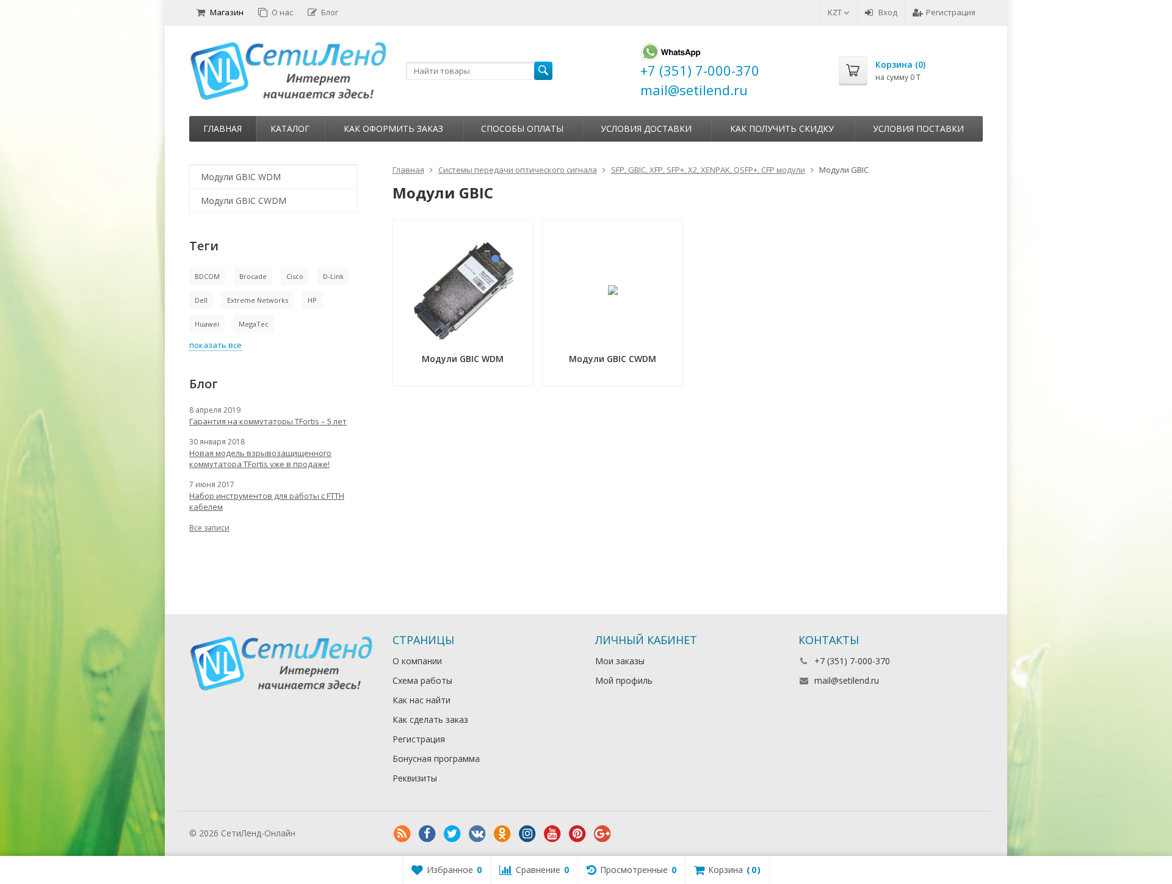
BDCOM (207, 276)
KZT (836, 12)
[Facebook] (427, 834)
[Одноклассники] (502, 834)
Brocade (253, 276)
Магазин (227, 12)
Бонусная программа (436, 758)
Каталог (289, 128)
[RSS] (402, 834)
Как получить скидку (782, 128)
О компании (417, 661)
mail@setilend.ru (846, 680)
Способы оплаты (522, 128)
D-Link (333, 276)
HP (312, 300)
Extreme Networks (257, 300)
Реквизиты (414, 778)
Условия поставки (918, 128)
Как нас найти (421, 700)
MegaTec (254, 323)
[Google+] (602, 834)
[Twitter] (452, 834)
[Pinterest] (577, 834)
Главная (222, 128)
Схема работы (422, 680)
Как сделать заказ (430, 719)
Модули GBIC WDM (241, 177)
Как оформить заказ (393, 128)
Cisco (294, 276)
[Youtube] (552, 834)
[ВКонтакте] (477, 834)
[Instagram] (527, 834)
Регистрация (950, 12)
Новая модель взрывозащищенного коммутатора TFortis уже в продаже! (260, 458)
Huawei (207, 323)
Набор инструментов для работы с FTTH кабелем (266, 501)
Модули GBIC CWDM (243, 200)
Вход (887, 12)
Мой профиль (624, 680)
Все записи (209, 528)
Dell (201, 300)
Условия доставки (646, 128)
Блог (329, 12)
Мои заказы (620, 661)
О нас (282, 12)
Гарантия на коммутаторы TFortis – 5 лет (268, 421)
